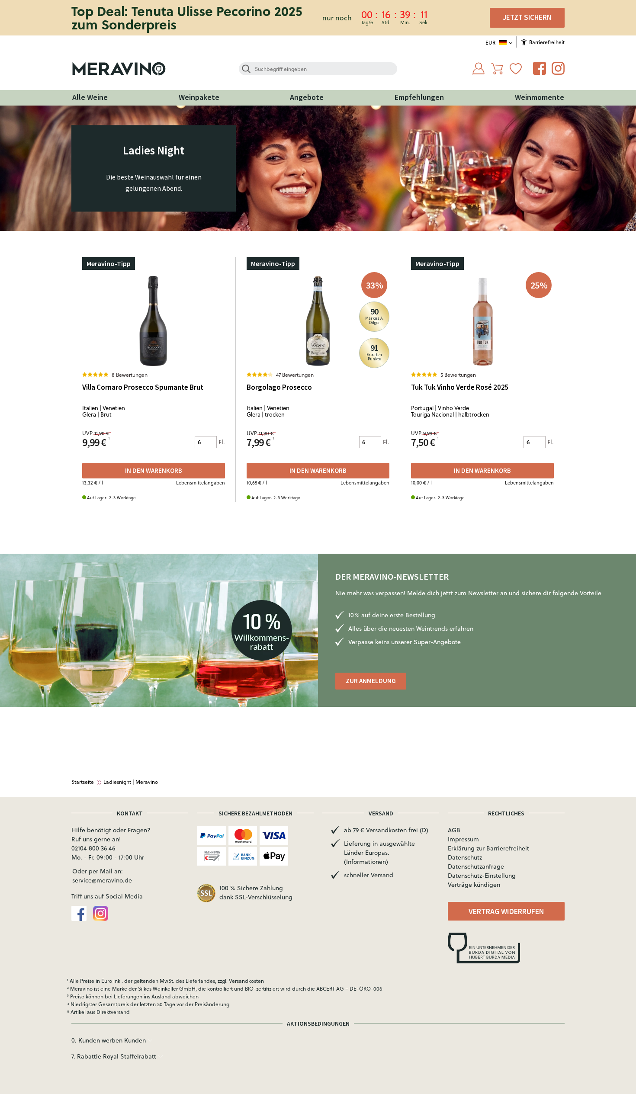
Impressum (463, 839)
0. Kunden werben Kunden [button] (109, 1040)
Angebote (307, 97)
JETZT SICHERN (527, 17)
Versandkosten (246, 981)
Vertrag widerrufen (506, 911)
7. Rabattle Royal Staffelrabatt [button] (114, 1056)
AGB (454, 830)
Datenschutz (465, 857)
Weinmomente (539, 97)
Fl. (221, 442)
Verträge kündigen (474, 884)
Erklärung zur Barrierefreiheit (488, 848)
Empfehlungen (419, 97)
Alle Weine (90, 97)
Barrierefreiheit (546, 42)
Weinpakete (199, 97)
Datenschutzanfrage (476, 866)
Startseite (82, 782)
